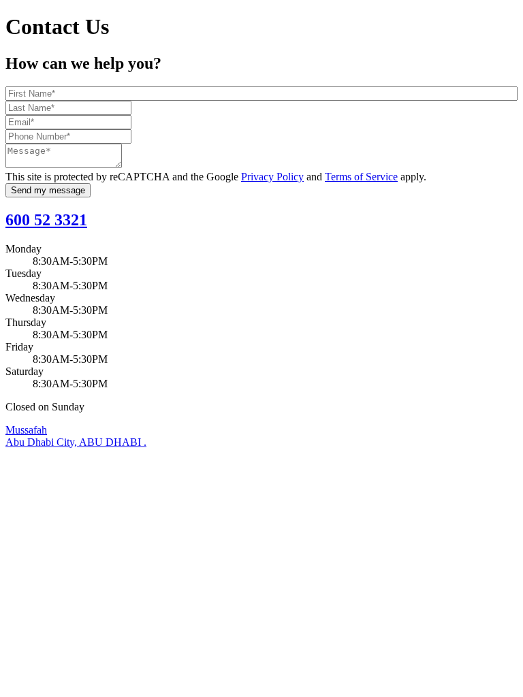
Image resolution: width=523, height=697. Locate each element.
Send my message (48, 190)
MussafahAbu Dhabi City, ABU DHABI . (75, 436)
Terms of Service (361, 176)
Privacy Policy (272, 176)
